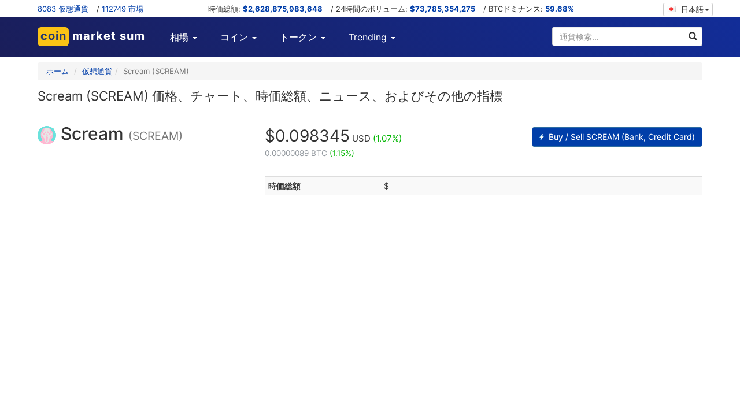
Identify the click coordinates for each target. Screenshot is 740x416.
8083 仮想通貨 (63, 8)
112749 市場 (122, 8)
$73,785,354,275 (442, 8)
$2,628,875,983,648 (283, 8)
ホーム (57, 71)
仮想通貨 (97, 71)
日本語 (691, 9)
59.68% (559, 8)
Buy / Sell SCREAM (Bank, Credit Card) (620, 137)
